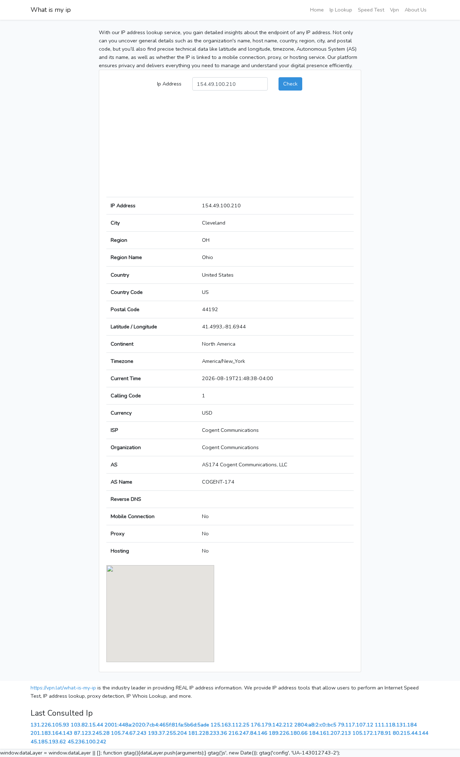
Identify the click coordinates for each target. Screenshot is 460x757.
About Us (416, 9)
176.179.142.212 (272, 724)
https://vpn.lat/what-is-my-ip (63, 687)
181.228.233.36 (207, 733)
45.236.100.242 (87, 741)
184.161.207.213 (330, 733)
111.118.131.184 (396, 724)
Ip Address (169, 83)
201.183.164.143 (52, 733)
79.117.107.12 (355, 724)
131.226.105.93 (50, 724)
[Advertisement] (230, 146)
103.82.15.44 (87, 724)
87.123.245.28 (92, 733)
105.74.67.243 (129, 733)
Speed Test (371, 9)
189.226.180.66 (288, 733)
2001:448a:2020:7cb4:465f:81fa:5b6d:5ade (157, 724)
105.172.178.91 (372, 733)
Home (317, 9)
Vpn (394, 9)
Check (290, 83)
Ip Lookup (341, 9)
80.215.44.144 (410, 733)
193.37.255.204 (167, 733)
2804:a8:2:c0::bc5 (315, 724)
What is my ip (51, 9)
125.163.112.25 (230, 724)
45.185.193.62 (48, 741)
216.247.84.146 (248, 733)
